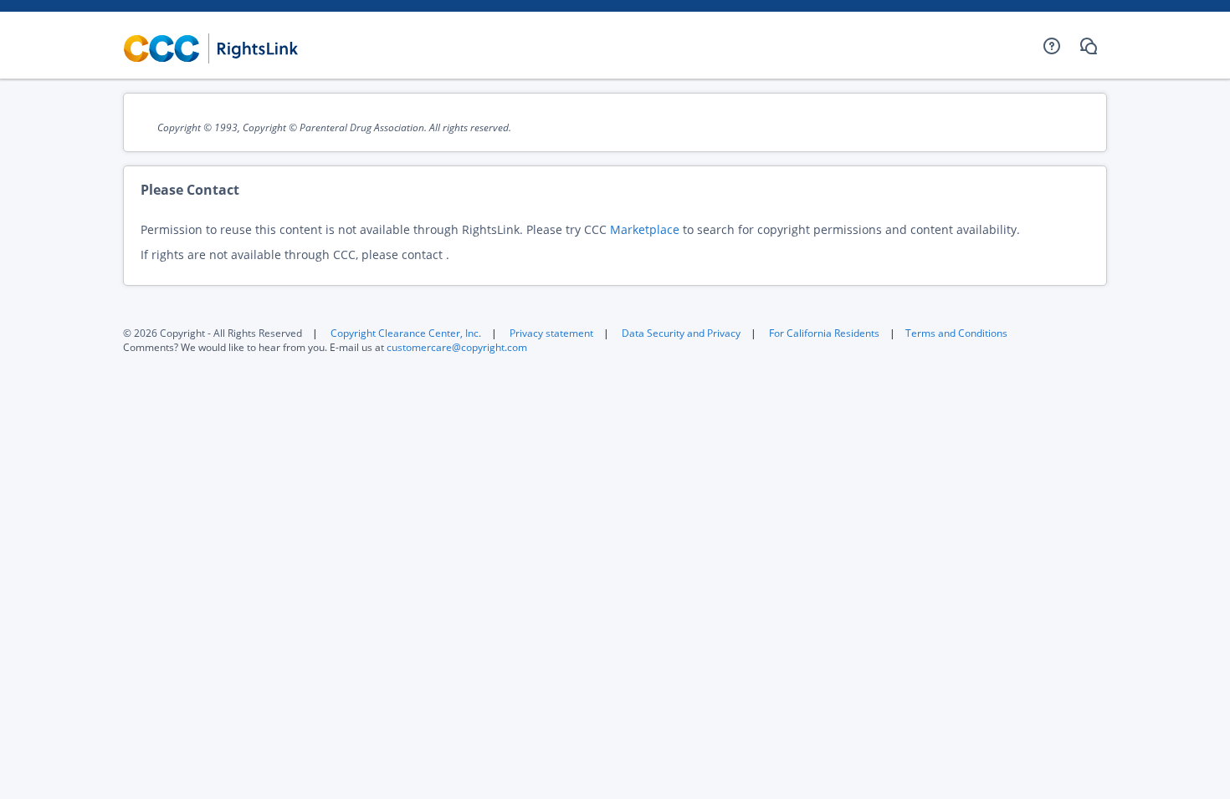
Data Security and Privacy (681, 333)
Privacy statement (551, 333)
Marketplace (644, 229)
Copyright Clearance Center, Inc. (406, 333)
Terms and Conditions (956, 333)
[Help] (1051, 46)
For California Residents (824, 333)
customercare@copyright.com (457, 347)
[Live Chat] (1088, 46)
